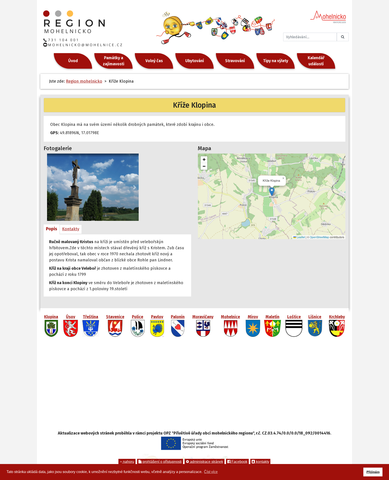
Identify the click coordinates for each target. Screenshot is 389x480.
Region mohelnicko (84, 81)
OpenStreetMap (319, 237)
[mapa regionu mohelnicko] (194, 385)
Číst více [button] (211, 472)
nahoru (128, 462)
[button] (51, 187)
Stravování (235, 60)
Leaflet (300, 237)
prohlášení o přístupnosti (162, 462)
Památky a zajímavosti (113, 60)
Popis (51, 228)
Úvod (73, 60)
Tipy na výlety (275, 60)
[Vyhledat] (343, 37)
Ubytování (194, 60)
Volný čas (154, 60)
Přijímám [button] (373, 472)
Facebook (239, 462)
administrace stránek (206, 462)
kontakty (262, 462)
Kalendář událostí (316, 60)
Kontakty (70, 228)
